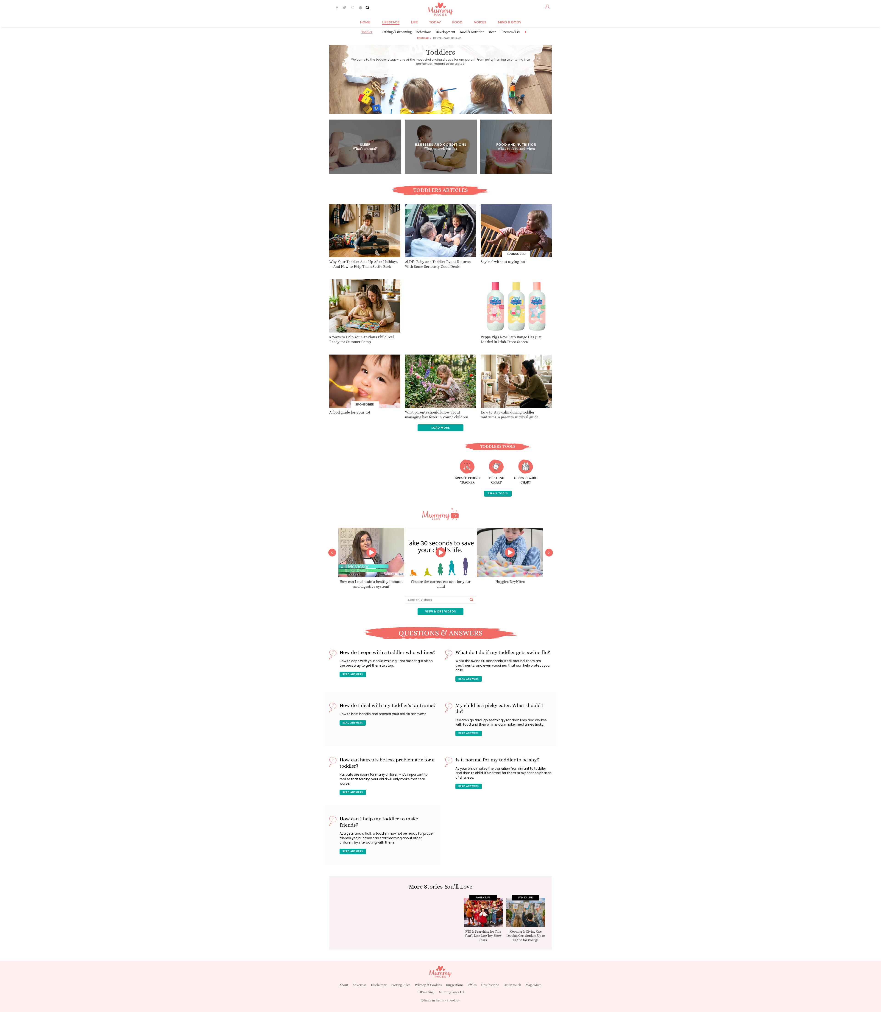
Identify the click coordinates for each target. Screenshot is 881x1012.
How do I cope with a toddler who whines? (387, 652)
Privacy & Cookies (428, 985)
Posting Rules (400, 985)
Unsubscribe (490, 985)
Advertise (359, 985)
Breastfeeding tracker (467, 480)
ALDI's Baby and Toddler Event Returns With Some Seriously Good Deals (438, 264)
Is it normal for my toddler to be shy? (497, 760)
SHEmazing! (425, 992)
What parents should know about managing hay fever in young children (436, 414)
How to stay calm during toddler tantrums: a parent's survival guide (509, 414)
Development (445, 32)
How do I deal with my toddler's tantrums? (388, 705)
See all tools (498, 493)
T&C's (472, 985)
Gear (492, 32)
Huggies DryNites (510, 581)
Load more (440, 428)
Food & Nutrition (472, 32)
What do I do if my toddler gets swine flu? (502, 652)
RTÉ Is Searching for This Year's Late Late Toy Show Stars (483, 936)
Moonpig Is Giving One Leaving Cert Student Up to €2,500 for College (525, 936)
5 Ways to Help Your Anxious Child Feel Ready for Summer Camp (361, 339)
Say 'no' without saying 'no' (503, 262)
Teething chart (496, 480)
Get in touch (512, 985)
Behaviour (423, 32)
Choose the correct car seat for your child (441, 584)
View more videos (440, 611)
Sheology (453, 1000)
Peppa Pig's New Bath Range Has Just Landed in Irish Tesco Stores (511, 339)
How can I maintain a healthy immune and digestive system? (371, 584)
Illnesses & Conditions (516, 32)
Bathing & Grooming (397, 32)
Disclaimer (379, 985)
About (343, 985)
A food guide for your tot (349, 412)
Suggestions (454, 985)
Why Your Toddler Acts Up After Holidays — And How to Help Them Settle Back (363, 264)
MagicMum (534, 985)
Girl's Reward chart (525, 480)
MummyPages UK (452, 992)
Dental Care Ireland (447, 38)
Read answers (353, 674)
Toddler (366, 32)
